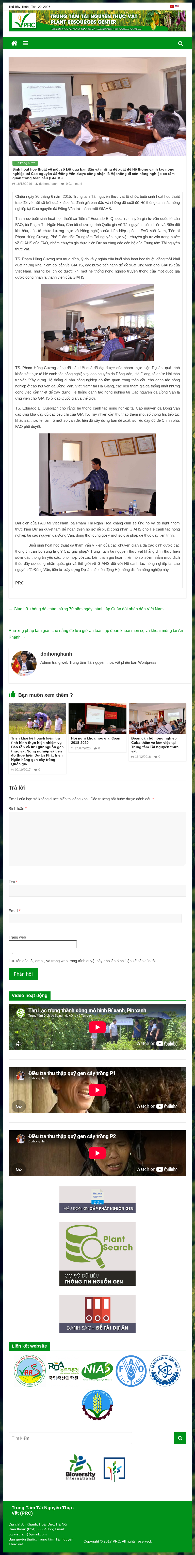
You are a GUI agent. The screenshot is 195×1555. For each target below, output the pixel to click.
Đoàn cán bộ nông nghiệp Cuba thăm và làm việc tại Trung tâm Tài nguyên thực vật (154, 744)
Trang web (17, 937)
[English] (177, 8)
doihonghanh (48, 184)
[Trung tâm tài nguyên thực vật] (14, 43)
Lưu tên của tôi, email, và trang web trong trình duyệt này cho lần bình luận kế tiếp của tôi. (82, 961)
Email (15, 911)
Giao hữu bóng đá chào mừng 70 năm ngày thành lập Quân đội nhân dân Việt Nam (86, 609)
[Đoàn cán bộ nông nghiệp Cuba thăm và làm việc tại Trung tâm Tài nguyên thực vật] (158, 706)
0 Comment (73, 184)
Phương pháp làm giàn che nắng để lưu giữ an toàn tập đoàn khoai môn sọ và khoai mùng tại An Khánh (96, 633)
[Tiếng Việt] (172, 8)
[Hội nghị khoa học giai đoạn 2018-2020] (97, 706)
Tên (13, 882)
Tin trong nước (25, 163)
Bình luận (18, 808)
